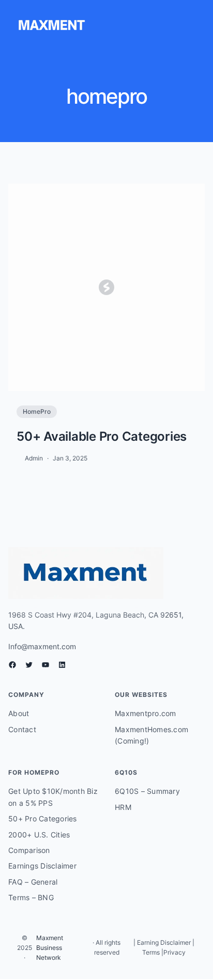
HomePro (37, 411)
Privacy (174, 952)
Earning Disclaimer (163, 942)
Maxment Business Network (49, 947)
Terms (151, 952)
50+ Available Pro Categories (102, 436)
